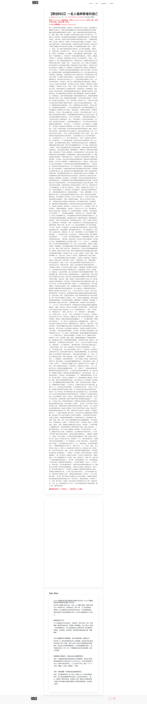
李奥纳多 (74, 17)
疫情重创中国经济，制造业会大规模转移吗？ (69, 656)
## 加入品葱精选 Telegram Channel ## (62, 24)
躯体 (83, 17)
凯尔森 (70, 17)
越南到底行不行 (59, 620)
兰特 (78, 17)
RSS (97, 3)
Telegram (103, 3)
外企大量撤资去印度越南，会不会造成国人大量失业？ (72, 638)
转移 (80, 17)
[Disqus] (73, 523)
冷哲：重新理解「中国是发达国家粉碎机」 (68, 672)
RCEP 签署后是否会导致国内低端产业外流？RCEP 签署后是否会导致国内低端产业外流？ (73, 602)
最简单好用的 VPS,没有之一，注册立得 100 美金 (65, 489)
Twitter (111, 3)
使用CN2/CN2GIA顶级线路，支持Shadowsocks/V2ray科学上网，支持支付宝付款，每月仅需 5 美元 (73, 21)
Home (91, 3)
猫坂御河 (53, 17)
